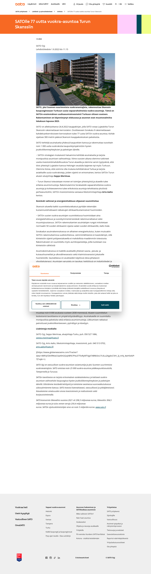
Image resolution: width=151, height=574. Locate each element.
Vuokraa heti (21, 507)
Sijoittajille (111, 515)
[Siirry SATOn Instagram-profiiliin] (50, 557)
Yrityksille (80, 530)
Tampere (49, 524)
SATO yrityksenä (113, 511)
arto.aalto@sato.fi (44, 346)
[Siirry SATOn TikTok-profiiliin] (55, 557)
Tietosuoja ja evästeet (115, 530)
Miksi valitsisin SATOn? (85, 514)
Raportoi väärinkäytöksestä (117, 538)
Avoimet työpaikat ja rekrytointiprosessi (115, 525)
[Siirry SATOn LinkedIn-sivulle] (59, 557)
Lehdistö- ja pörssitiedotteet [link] (42, 11)
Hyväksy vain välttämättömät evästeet (46, 305)
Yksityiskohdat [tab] (75, 273)
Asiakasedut (81, 522)
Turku (48, 528)
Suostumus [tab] (45, 273)
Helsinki (49, 511)
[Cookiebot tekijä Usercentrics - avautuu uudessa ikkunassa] (110, 266)
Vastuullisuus (112, 519)
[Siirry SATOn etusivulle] (20, 4)
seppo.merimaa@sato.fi (47, 337)
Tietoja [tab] (106, 273)
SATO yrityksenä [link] (21, 11)
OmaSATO (20, 525)
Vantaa (48, 519)
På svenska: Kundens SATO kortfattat (90, 534)
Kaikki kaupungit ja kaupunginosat (59, 532)
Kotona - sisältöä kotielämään (87, 538)
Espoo (48, 515)
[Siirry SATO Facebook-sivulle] (46, 557)
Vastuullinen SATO (23, 519)
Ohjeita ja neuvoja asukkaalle (87, 526)
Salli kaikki (105, 305)
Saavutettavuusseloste (115, 534)
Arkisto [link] (60, 11)
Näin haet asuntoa (83, 518)
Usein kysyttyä (22, 513)
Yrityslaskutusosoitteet (116, 542)
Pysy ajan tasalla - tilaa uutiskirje (58, 536)
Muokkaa (74, 305)
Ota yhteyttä (111, 546)
